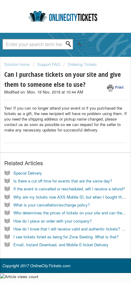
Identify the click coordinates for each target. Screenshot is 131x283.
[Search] (70, 44)
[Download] (54, 137)
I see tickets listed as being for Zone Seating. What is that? (66, 237)
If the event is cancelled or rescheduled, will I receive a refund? (69, 189)
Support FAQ (48, 64)
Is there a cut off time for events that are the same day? (62, 181)
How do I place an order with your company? (52, 221)
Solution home (17, 64)
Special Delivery (27, 173)
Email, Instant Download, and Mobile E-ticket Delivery (60, 244)
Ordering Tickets (82, 64)
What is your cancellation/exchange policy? (51, 205)
